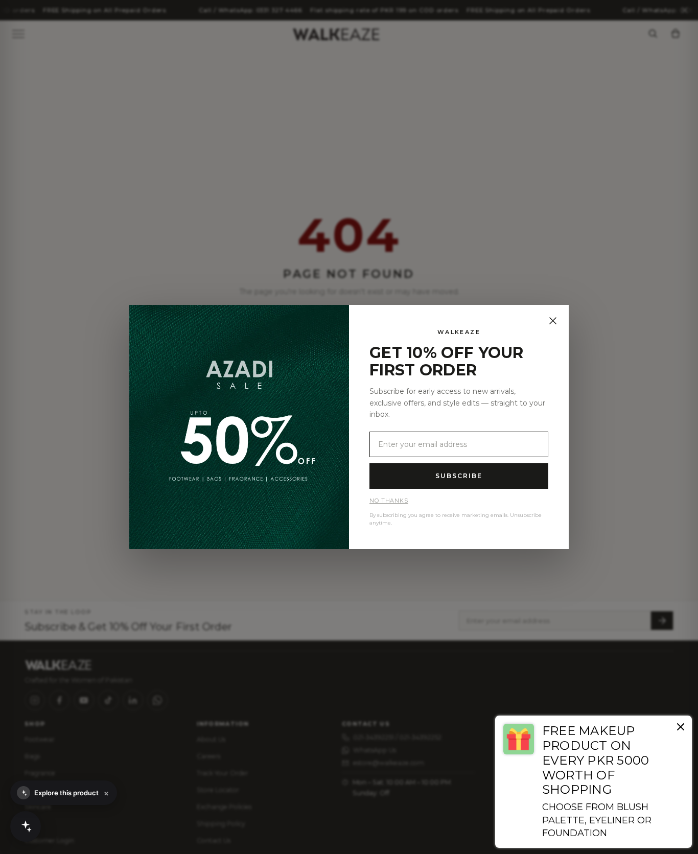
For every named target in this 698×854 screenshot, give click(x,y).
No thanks (388, 500)
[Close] (553, 320)
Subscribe (458, 476)
